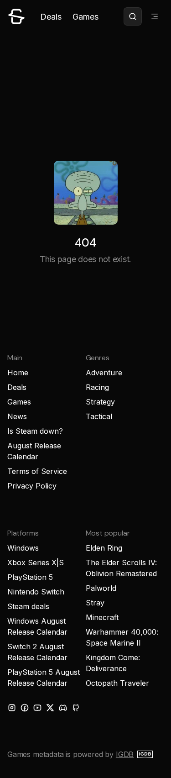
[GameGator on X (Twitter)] (50, 707)
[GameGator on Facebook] (24, 707)
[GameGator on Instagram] (11, 707)
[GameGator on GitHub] (75, 707)
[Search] (133, 16)
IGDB (125, 754)
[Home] (16, 16)
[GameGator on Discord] (62, 707)
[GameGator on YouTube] (37, 707)
